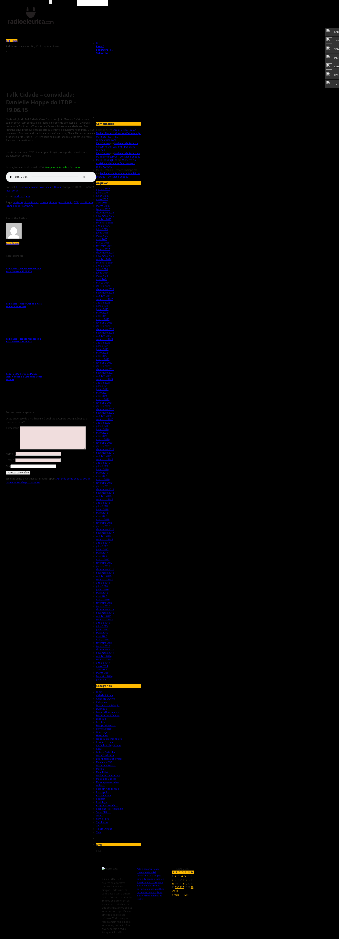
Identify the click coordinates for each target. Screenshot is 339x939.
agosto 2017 (103, 542)
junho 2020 (102, 429)
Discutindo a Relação (107, 705)
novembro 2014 (105, 653)
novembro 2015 (105, 612)
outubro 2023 (103, 296)
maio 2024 (102, 276)
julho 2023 (102, 306)
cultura (149, 872)
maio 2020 (102, 432)
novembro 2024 (105, 256)
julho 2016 (102, 586)
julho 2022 (102, 346)
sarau (153, 892)
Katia (99, 748)
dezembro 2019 (105, 449)
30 (176, 891)
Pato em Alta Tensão (107, 788)
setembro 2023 (104, 299)
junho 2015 (102, 629)
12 (185, 880)
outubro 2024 (103, 259)
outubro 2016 (103, 576)
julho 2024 (102, 269)
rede (17, 206)
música (149, 885)
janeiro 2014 (103, 679)
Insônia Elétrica (104, 742)
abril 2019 (101, 476)
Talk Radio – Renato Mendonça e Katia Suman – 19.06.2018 (23, 340)
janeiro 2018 (103, 526)
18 (182, 883)
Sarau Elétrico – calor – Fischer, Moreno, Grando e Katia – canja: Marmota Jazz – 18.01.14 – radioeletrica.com (118, 135)
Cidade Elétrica (104, 695)
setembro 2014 (104, 659)
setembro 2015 (104, 619)
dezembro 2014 (105, 649)
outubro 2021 (103, 376)
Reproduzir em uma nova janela (34, 187)
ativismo (18, 202)
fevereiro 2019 (104, 482)
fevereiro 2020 (104, 442)
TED (98, 825)
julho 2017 (102, 546)
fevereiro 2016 (104, 602)
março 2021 (102, 399)
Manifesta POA (104, 762)
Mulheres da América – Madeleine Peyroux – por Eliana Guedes (118, 155)
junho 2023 (102, 309)
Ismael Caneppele (146, 878)
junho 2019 (102, 469)
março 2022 (102, 359)
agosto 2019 (103, 462)
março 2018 (102, 519)
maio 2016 (102, 592)
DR (154, 872)
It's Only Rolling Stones (108, 745)
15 (173, 883)
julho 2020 (102, 426)
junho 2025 (102, 232)
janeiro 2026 (103, 209)
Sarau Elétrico (103, 812)
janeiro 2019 (103, 486)
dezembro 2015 (105, 609)
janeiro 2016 (103, 606)
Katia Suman (12, 243)
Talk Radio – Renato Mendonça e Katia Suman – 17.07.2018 (23, 270)
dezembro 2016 (105, 569)
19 (185, 883)
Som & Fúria (102, 818)
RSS (28, 196)
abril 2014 (101, 669)
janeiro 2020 (103, 446)
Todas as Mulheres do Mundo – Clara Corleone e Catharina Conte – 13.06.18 (25, 377)
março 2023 (102, 319)
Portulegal (102, 802)
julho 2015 (102, 626)
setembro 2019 (104, 459)
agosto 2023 (103, 302)
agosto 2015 (103, 622)
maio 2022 (102, 352)
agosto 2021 (103, 382)
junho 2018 (102, 509)
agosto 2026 (103, 189)
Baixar (57, 187)
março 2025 (102, 242)
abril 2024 (101, 279)
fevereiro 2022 (104, 362)
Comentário (12, 428)
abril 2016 (101, 596)
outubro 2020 (103, 416)
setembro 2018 (104, 499)
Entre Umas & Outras (107, 715)
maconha (152, 882)
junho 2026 (102, 196)
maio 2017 (102, 552)
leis (162, 878)
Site (8, 466)
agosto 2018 (103, 502)
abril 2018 (101, 516)
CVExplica (101, 702)
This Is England (104, 829)
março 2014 (102, 673)
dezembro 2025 (105, 212)
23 (176, 887)
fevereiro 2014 (104, 676)
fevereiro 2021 (104, 402)
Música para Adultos (107, 782)
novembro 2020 (105, 412)
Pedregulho (102, 792)
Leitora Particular (105, 752)
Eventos (100, 722)
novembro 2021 (105, 372)
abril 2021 (101, 396)
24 (179, 887)
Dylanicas (101, 708)
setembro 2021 (104, 379)
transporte (28, 206)
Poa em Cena (103, 795)
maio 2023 (102, 312)
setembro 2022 (104, 339)
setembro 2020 (104, 419)
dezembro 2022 (105, 329)
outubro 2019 (103, 456)
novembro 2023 (105, 292)
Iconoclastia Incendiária (109, 738)
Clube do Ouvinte (106, 698)
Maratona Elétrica (106, 765)
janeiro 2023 (103, 326)
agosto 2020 (103, 422)
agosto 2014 (103, 663)
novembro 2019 (105, 452)
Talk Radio (11, 40)
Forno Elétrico (104, 728)
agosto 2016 (103, 582)
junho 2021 (102, 389)
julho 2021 (102, 386)
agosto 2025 (103, 226)
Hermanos (102, 735)
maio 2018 (102, 512)
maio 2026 (102, 199)
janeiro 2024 (103, 286)
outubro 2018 (103, 496)
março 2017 (102, 559)
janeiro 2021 (103, 406)
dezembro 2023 (105, 289)
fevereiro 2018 (104, 522)
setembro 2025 (104, 222)
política (160, 888)
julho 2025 (102, 229)
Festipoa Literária (106, 725)
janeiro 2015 (103, 646)
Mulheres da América (108, 775)
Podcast (100, 798)
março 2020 (102, 439)
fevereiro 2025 (104, 246)
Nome (10, 453)
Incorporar (12, 190)
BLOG (99, 692)
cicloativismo (31, 202)
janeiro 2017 (103, 566)
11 (182, 880)
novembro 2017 (105, 532)
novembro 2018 (105, 492)
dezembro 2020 (105, 409)
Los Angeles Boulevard (109, 758)
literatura (142, 882)
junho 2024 (102, 272)
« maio (176, 894)
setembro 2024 (104, 262)
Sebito (99, 815)
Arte (139, 868)
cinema (141, 872)
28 (192, 887)
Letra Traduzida (105, 755)
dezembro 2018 (105, 489)
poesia (152, 888)
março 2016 (102, 599)
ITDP (76, 202)
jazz (158, 878)
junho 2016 (102, 589)
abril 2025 (101, 239)
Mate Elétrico (103, 772)
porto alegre (143, 892)
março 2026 (102, 206)
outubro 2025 (103, 219)
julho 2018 (102, 506)
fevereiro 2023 (104, 322)
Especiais (101, 718)
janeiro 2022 (103, 366)
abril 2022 (101, 356)
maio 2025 (102, 236)
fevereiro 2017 (104, 562)
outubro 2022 (103, 336)
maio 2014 (102, 666)
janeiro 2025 (103, 249)
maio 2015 (102, 633)
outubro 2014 (103, 656)
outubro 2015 (103, 616)
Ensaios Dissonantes (107, 712)
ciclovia (44, 202)
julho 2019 (102, 466)
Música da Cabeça (106, 778)
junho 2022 (102, 349)
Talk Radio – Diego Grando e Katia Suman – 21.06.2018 (24, 305)
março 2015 (102, 639)
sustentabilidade (153, 895)
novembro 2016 (105, 572)
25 (182, 887)
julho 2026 (102, 192)
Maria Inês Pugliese (106, 160)
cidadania (147, 868)
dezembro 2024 (105, 252)
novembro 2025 (105, 216)
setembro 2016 (104, 579)
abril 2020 (101, 436)
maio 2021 (102, 392)
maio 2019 (102, 472)
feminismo (142, 875)
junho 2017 (102, 549)
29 (173, 891)
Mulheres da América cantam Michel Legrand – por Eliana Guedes (117, 147)
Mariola (100, 768)
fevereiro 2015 (104, 643)
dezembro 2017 (105, 529)
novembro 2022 (105, 332)
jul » (186, 894)
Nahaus (100, 785)
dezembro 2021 (105, 369)
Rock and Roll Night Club (109, 808)
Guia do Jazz (103, 732)
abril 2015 (101, 636)
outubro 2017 (103, 536)
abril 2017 (101, 556)
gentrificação (65, 202)
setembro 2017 (104, 539)
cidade (53, 202)
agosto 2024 (103, 266)
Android (19, 196)
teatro (140, 898)
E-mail (10, 460)
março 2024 (102, 282)
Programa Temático (107, 805)
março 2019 (102, 479)
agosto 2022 (103, 342)
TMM (98, 832)
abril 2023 (101, 316)
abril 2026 (101, 202)
